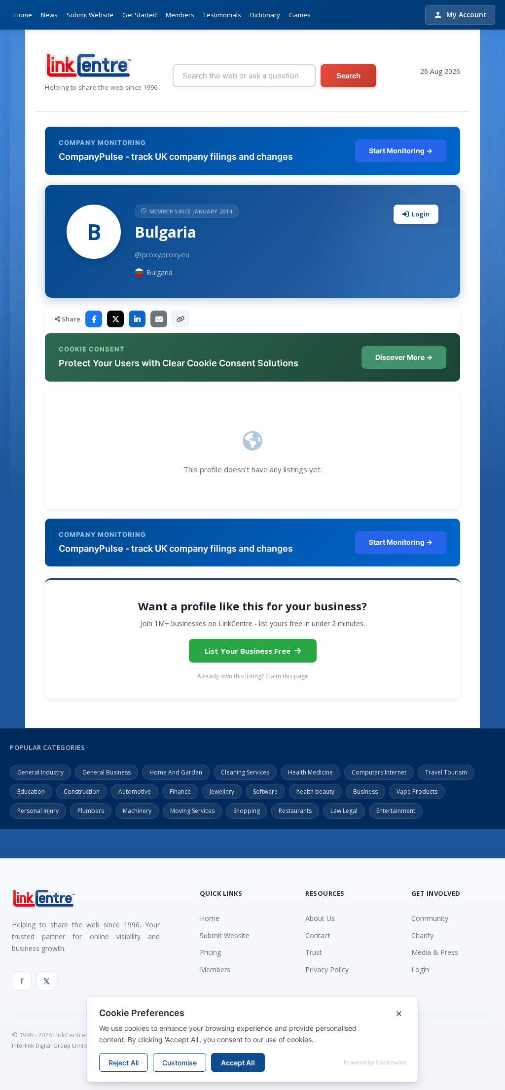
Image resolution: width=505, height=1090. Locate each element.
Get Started (139, 14)
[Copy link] (180, 319)
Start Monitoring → (401, 150)
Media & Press (434, 952)
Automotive (134, 791)
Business (365, 791)
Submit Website (90, 14)
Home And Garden (175, 772)
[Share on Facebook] (93, 319)
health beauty (315, 791)
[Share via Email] (158, 319)
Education (31, 791)
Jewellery (222, 791)
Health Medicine (310, 772)
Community (429, 918)
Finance (180, 791)
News (49, 14)
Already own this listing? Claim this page (252, 676)
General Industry (40, 772)
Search (348, 75)
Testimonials (222, 14)
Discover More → (404, 357)
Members (180, 14)
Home (23, 14)
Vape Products (417, 791)
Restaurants (295, 811)
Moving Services (192, 811)
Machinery (137, 811)
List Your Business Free (247, 651)
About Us (320, 918)
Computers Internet (379, 772)
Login (421, 214)
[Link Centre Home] (101, 65)
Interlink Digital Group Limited (52, 1045)
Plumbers (90, 811)
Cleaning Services (245, 772)
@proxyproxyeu (162, 254)
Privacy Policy (327, 969)
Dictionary (265, 14)
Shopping (246, 811)
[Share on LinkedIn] (137, 319)
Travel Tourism (446, 772)
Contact (317, 935)
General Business (106, 772)
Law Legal (344, 811)
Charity (422, 935)
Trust (313, 952)
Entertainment (395, 811)
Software (265, 791)
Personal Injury (38, 811)
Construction (82, 791)
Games (300, 14)
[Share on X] (115, 319)
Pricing (210, 952)
